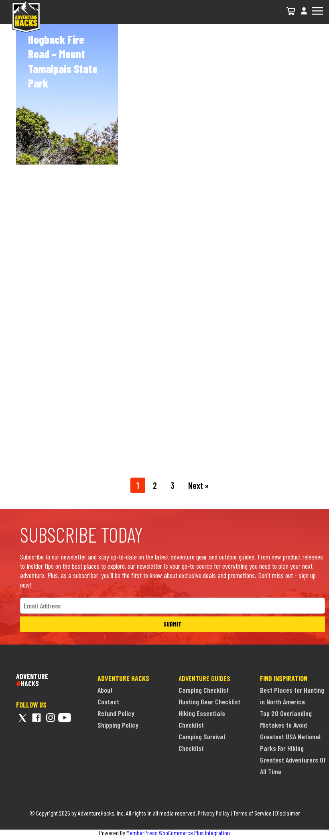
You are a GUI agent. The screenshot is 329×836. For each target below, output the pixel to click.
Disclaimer (287, 813)
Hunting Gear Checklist (209, 701)
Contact (108, 701)
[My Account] (304, 15)
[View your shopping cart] (291, 11)
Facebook (36, 717)
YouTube (64, 717)
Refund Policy (115, 713)
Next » (198, 485)
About (105, 689)
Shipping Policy (117, 724)
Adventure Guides (204, 678)
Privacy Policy (213, 813)
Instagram (50, 717)
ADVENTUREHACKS (32, 680)
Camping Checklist (204, 689)
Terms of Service (252, 813)
